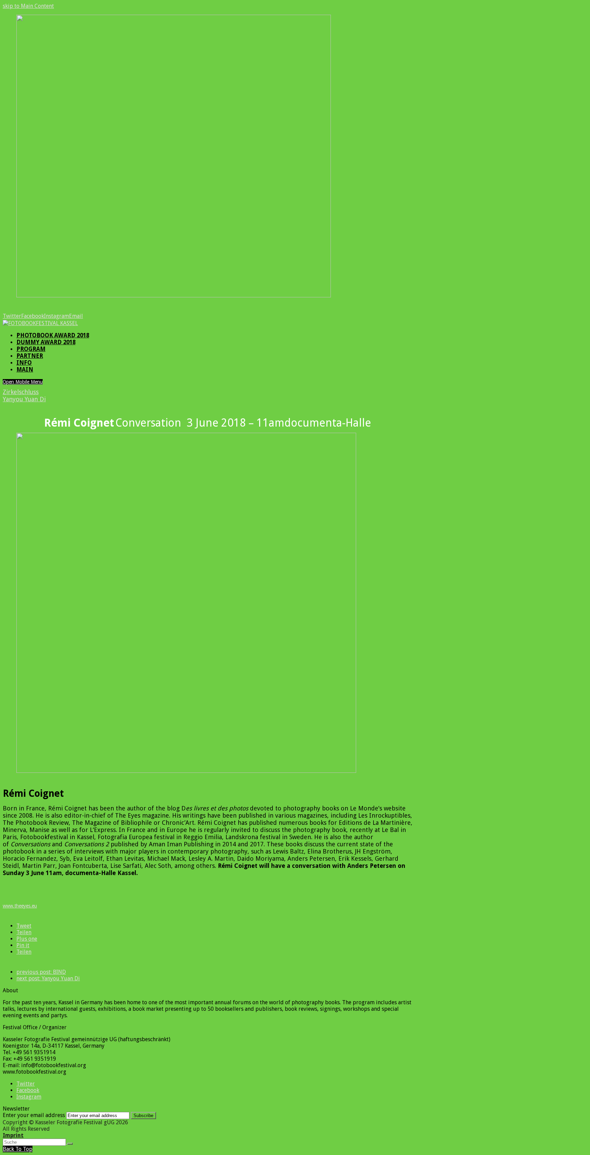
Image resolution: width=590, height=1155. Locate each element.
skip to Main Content (28, 6)
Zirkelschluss (21, 391)
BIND (41, 972)
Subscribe (143, 1115)
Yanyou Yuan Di (24, 399)
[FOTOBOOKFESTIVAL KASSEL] (40, 323)
